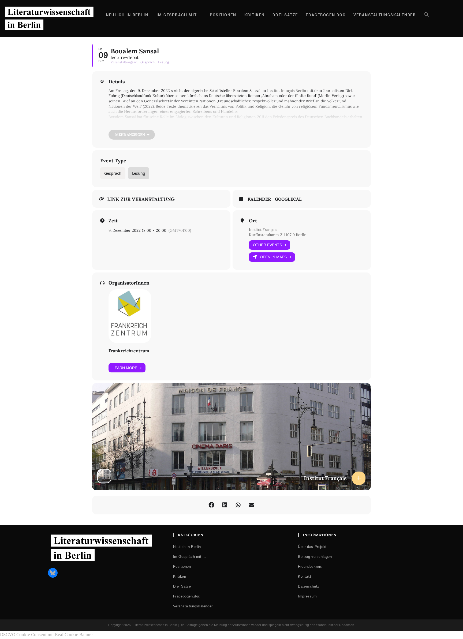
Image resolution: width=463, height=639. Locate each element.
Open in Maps (273, 257)
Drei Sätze (182, 586)
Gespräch (112, 173)
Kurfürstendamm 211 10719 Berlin (278, 234)
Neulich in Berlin (187, 547)
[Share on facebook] (211, 505)
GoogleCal (288, 199)
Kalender (259, 199)
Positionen (182, 567)
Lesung (138, 173)
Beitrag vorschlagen (315, 557)
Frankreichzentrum (129, 350)
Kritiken (179, 576)
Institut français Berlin (286, 90)
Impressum (307, 596)
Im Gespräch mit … (189, 557)
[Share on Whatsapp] (238, 505)
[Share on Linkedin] (225, 505)
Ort (253, 220)
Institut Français (263, 229)
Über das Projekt (312, 547)
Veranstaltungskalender (193, 606)
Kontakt (304, 576)
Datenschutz (308, 586)
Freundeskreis (310, 567)
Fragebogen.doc (186, 596)
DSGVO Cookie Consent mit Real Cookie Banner (46, 634)
